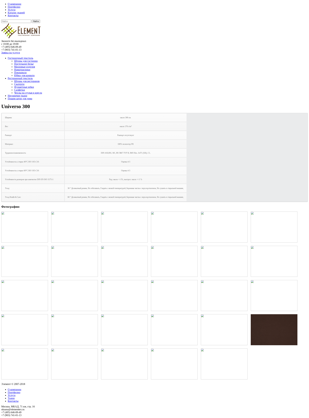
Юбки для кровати (24, 75)
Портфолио (14, 6)
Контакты (13, 15)
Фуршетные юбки (24, 87)
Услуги (11, 9)
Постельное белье (24, 63)
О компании (14, 4)
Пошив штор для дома (20, 98)
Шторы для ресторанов (27, 81)
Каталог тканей (16, 12)
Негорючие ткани (17, 95)
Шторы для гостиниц (26, 61)
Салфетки (19, 90)
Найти (36, 21)
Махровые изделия (24, 66)
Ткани (11, 398)
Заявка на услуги (10, 52)
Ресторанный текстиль (20, 78)
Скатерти (19, 84)
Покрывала (20, 72)
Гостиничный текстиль (20, 58)
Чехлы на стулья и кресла (28, 92)
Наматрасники (22, 69)
